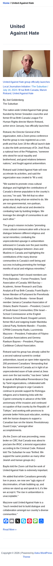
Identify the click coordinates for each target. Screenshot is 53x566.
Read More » (9, 529)
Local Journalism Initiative (16, 86)
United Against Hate (23, 93)
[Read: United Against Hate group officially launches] (26, 63)
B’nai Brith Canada (29, 90)
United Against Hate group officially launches (26, 82)
